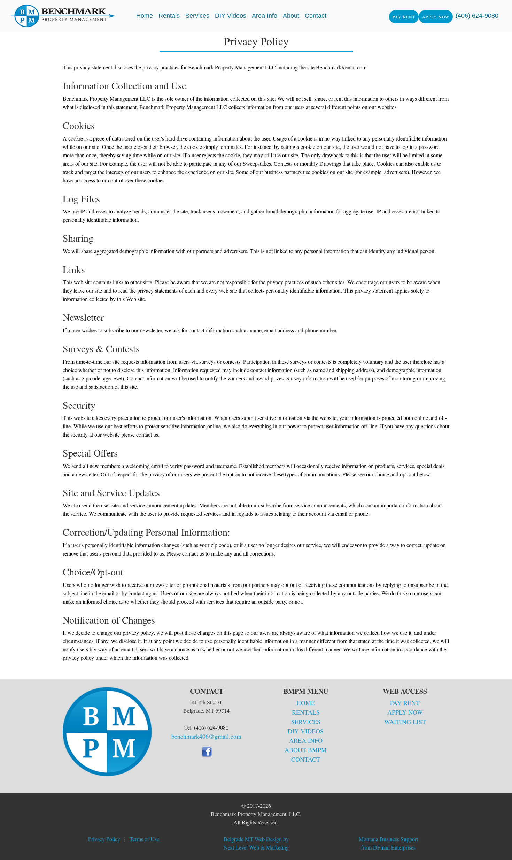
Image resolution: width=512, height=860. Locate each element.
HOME (305, 703)
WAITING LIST (405, 721)
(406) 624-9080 (477, 15)
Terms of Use (144, 839)
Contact (315, 15)
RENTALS (306, 712)
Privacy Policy (104, 839)
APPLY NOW (405, 712)
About (291, 15)
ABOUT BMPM (306, 750)
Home (144, 15)
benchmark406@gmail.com (206, 736)
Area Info (264, 15)
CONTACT (305, 759)
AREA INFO (306, 740)
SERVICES (305, 721)
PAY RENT (405, 703)
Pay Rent (404, 17)
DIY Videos (230, 15)
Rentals (169, 15)
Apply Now (435, 17)
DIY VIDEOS (306, 731)
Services (197, 15)
